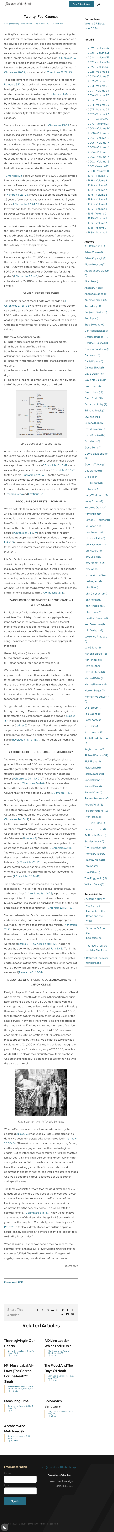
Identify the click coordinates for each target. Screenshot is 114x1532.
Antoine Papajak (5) (96, 299)
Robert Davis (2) (94, 786)
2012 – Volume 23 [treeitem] (98, 114)
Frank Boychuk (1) (95, 429)
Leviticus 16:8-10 (38, 493)
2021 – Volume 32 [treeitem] (98, 71)
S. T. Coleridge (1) (95, 822)
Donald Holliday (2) (96, 404)
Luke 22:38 (22, 1133)
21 (39, 778)
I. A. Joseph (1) (93, 525)
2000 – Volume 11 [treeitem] (98, 170)
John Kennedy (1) (94, 599)
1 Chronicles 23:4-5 (25, 276)
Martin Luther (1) (94, 665)
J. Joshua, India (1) (95, 538)
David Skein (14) (94, 392)
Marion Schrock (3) (96, 653)
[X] (42, 1310)
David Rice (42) (93, 386)
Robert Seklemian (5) (97, 798)
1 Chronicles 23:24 (24, 204)
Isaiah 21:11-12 (47, 943)
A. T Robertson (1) (95, 245)
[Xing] (67, 1314)
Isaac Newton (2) (94, 532)
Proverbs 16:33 (14, 493)
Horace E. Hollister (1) (97, 519)
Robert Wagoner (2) (96, 810)
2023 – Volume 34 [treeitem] (99, 62)
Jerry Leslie (20, 24)
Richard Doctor (27, 1386)
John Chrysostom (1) (96, 593)
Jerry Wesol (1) (93, 568)
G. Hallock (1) (92, 441)
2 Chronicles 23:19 (29, 862)
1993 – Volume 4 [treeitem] (97, 204)
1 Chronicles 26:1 (23, 778)
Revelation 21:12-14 (30, 972)
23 (70, 72)
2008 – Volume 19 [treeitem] (98, 133)
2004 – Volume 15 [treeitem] (98, 152)
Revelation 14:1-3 (22, 739)
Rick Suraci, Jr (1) (94, 773)
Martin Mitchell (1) (95, 672)
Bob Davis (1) (92, 318)
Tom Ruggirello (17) (96, 878)
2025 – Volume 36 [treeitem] (99, 52)
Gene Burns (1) (93, 447)
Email (7, 1485)
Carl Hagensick (55, 1351)
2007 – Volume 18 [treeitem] (98, 137)
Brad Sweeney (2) (95, 324)
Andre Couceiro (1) (96, 293)
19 (35, 532)
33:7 (35, 943)
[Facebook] (37, 1310)
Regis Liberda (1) (94, 749)
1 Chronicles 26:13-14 (35, 474)
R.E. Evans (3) (92, 725)
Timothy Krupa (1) (95, 859)
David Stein (13, 1351)
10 (35, 778)
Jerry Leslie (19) (93, 556)
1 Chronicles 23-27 (58, 125)
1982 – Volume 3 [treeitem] (97, 223)
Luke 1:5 (9, 542)
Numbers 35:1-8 (57, 94)
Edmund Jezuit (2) (95, 410)
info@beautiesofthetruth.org (58, 1467)
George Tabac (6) (95, 464)
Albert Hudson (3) (95, 264)
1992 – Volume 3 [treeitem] (97, 208)
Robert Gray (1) (93, 792)
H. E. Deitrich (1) (94, 482)
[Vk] (62, 1314)
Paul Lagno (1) (93, 713)
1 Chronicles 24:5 (23, 532)
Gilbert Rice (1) (93, 470)
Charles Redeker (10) (97, 336)
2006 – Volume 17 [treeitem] (98, 142)
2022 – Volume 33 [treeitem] (99, 66)
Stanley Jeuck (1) (94, 841)
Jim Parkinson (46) (95, 575)
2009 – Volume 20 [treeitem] (99, 128)
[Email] (72, 1314)
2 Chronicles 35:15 (61, 847)
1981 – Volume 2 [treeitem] (97, 227)
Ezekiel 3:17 (25, 943)
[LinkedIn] (52, 1310)
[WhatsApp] (57, 1310)
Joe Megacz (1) (93, 581)
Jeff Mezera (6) (93, 550)
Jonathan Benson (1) (96, 618)
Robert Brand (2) (94, 779)
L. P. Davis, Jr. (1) (94, 630)
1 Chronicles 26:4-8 (32, 783)
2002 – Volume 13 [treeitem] (98, 161)
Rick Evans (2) (93, 761)
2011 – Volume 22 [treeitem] (98, 118)
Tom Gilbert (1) (93, 872)
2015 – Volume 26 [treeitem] (98, 100)
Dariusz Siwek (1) (94, 367)
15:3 (36, 739)
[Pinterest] (72, 1310)
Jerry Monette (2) (95, 562)
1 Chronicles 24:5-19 (55, 465)
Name (7, 1473)
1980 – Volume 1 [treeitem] (97, 232)
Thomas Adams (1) (95, 847)
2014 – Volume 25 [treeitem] (98, 104)
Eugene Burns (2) (94, 422)
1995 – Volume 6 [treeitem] (97, 194)
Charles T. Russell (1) (96, 342)
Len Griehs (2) (93, 647)
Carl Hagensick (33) (96, 330)
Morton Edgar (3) (95, 690)
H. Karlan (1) (91, 489)
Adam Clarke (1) (94, 252)
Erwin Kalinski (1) (94, 416)
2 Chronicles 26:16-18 (26, 876)
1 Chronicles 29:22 (56, 72)
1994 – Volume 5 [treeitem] (97, 199)
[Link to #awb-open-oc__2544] (98, 4)
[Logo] (19, 2)
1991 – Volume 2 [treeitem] (97, 213)
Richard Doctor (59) (96, 755)
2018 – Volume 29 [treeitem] (98, 85)
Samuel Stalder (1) (95, 829)
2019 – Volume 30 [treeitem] (98, 81)
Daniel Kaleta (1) (94, 361)
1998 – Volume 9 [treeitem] (97, 180)
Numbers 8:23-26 (17, 194)
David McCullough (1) (97, 379)
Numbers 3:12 (12, 84)
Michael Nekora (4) (96, 684)
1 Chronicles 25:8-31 (63, 470)
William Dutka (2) (94, 884)
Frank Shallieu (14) (95, 435)
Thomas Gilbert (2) (95, 853)
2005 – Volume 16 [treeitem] (98, 147)
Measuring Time (16, 1401)
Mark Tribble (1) (93, 659)
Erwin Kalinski (14, 1386)
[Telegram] (62, 1310)
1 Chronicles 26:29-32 (59, 907)
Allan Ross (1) (92, 281)
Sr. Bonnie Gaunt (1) (96, 835)
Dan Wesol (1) (92, 355)
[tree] (97, 140)
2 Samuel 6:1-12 (61, 792)
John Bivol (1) (92, 587)
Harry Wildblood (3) (96, 495)
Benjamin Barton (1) (96, 312)
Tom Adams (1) (93, 865)
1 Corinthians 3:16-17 (36, 1212)
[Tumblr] (67, 1310)
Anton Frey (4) (93, 306)
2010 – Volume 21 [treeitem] (98, 123)
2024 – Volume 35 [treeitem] (99, 57)
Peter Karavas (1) (94, 719)
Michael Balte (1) (94, 678)
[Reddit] (47, 1310)
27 (37, 204)
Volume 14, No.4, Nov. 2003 (38, 24)
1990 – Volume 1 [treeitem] (97, 218)
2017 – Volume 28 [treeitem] (98, 90)
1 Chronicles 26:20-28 (38, 893)
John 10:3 (56, 948)
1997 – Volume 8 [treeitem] (97, 185)
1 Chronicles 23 (67, 57)
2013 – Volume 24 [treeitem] (98, 109)
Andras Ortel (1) (94, 287)
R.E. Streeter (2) (94, 732)
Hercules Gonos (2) (96, 507)
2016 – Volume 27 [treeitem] (98, 95)
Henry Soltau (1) (94, 501)
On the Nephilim (95, 898)
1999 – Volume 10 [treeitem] (98, 175)
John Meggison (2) (95, 605)
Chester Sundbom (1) (97, 349)
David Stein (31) (94, 398)
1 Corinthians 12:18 (52, 592)
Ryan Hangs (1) (93, 816)
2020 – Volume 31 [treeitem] (98, 76)
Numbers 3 (29, 838)
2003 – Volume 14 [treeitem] (98, 156)
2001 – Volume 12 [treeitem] (98, 166)
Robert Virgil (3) (94, 804)
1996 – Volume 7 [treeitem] (97, 189)
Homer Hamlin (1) (94, 513)
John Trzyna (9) (93, 612)
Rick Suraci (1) (93, 767)
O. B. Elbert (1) (93, 707)
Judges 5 (21, 725)
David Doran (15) (94, 373)
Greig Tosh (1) (92, 476)
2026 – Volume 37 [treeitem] (98, 48)
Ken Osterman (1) (95, 624)
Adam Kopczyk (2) (95, 258)
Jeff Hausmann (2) (95, 544)
